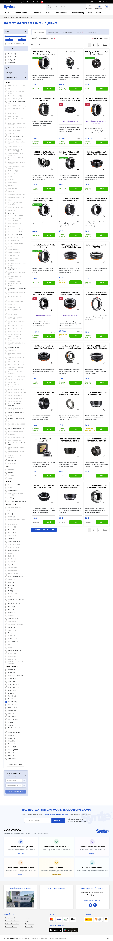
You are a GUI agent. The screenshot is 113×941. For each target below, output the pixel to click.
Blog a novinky (29, 924)
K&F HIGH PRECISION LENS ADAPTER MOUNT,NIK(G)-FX (43, 293)
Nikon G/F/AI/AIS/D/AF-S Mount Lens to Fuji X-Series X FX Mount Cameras (43, 199)
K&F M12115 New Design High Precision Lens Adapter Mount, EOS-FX (97, 99)
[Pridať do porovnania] (52, 69)
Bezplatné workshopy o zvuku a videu (56, 814)
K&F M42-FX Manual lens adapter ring (44, 440)
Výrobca (8, 68)
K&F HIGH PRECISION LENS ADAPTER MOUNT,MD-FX (70, 486)
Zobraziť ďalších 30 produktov (44, 530)
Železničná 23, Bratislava (22, 888)
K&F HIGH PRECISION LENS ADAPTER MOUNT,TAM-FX (96, 440)
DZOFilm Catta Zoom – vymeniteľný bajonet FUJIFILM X (70, 393)
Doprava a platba (11, 918)
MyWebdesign (61, 938)
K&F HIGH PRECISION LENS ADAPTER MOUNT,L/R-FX (70, 440)
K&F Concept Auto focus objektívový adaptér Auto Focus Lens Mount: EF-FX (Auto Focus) (70, 347)
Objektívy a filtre (13, 17)
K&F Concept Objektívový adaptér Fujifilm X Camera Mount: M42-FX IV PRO (44, 347)
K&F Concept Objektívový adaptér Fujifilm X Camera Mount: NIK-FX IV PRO (96, 347)
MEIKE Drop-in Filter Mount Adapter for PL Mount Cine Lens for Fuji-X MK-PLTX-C (44, 153)
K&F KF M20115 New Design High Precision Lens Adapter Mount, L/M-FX (96, 293)
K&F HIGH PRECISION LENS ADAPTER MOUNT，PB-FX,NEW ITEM (96, 393)
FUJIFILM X (49, 38)
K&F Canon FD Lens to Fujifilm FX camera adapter (70, 153)
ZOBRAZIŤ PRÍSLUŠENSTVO (15, 792)
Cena (7, 31)
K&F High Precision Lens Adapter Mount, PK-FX (70, 199)
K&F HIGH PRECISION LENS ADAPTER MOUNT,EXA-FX (96, 486)
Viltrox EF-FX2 (70, 52)
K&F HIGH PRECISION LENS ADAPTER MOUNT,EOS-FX (44, 486)
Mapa (27, 921)
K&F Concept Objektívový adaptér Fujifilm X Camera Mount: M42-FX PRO (70, 293)
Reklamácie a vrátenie (12, 924)
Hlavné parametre (11, 77)
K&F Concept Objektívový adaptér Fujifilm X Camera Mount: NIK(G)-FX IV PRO (96, 153)
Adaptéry (23, 17)
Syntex (5, 17)
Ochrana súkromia (11, 927)
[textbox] (11, 780)
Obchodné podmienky (12, 921)
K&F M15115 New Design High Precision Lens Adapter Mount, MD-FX (44, 53)
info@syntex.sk (93, 895)
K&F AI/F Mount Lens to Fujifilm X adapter (43, 246)
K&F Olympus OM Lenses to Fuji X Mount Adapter (96, 53)
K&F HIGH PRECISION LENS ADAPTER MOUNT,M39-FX (70, 99)
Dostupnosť (9, 49)
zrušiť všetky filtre (16, 765)
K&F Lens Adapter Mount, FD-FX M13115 (44, 99)
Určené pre (9, 73)
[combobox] (15, 781)
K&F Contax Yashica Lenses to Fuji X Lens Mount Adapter (96, 199)
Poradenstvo (29, 927)
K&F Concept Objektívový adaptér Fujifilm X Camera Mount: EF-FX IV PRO (70, 246)
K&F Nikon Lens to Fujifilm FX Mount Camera (44, 393)
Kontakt (35, 2)
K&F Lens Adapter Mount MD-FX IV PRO (96, 246)
